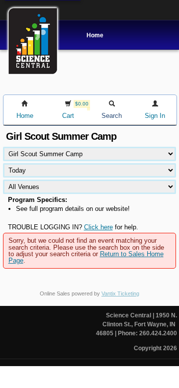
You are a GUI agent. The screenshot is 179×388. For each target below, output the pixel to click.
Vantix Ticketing (120, 293)
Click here (98, 227)
